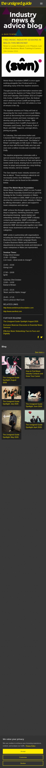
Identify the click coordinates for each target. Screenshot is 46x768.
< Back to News (9, 34)
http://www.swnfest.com (12, 311)
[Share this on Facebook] (38, 337)
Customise (23, 757)
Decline (23, 763)
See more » (39, 352)
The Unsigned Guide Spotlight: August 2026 (20, 321)
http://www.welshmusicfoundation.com (18, 308)
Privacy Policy (30, 746)
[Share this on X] (41, 337)
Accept (23, 751)
